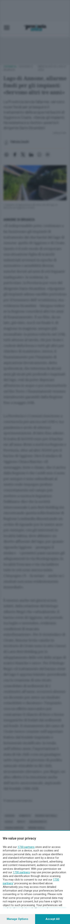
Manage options (17, 919)
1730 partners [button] (26, 847)
